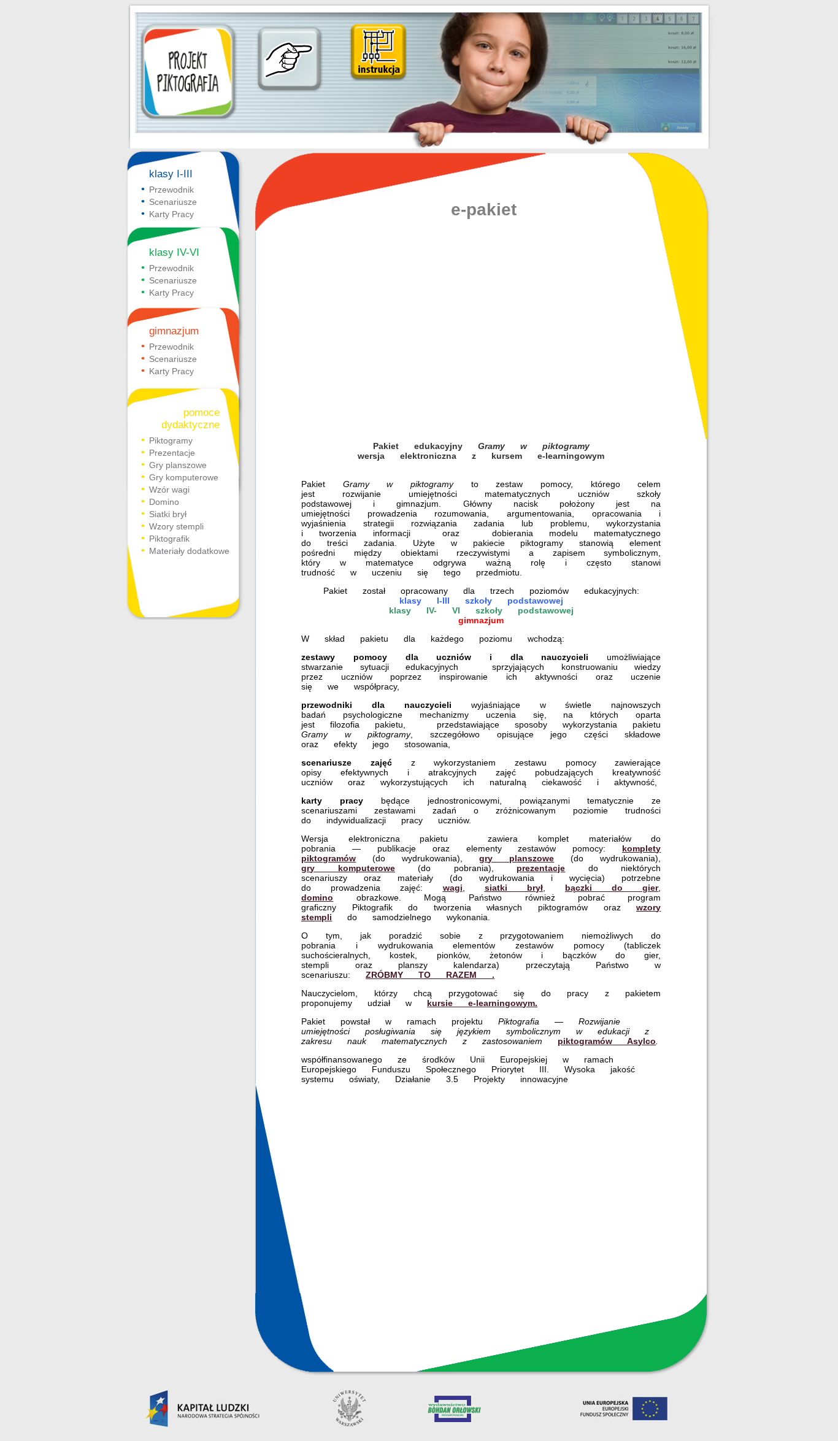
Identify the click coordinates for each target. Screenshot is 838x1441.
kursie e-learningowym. (482, 1003)
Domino (164, 502)
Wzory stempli (176, 526)
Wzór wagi (169, 489)
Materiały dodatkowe (189, 551)
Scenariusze (173, 202)
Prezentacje (172, 453)
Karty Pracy (171, 214)
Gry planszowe (178, 465)
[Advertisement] (481, 337)
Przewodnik (171, 189)
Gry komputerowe (183, 477)
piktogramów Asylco (607, 1041)
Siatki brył (167, 514)
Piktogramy (171, 440)
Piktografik (169, 539)
